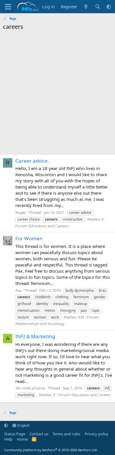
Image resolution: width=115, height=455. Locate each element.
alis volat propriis (30, 388)
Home (22, 439)
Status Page (14, 433)
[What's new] (86, 6)
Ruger (20, 212)
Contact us (38, 433)
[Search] (98, 6)
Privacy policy (97, 433)
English (23, 425)
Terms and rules (66, 433)
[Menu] (8, 7)
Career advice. (32, 160)
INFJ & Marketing (35, 336)
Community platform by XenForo (51, 450)
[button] (109, 6)
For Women (29, 238)
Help (8, 439)
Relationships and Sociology (40, 323)
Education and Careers (48, 226)
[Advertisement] (57, 94)
